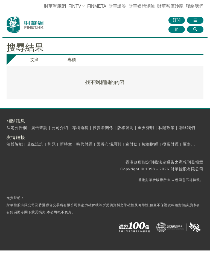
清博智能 (15, 144)
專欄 (72, 59)
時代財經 (84, 144)
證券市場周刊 (109, 144)
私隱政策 (166, 128)
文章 (34, 59)
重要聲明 (146, 128)
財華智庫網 (55, 6)
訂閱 (176, 20)
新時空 (66, 144)
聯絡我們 (194, 6)
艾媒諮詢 (35, 144)
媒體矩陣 (142, 6)
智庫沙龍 (170, 6)
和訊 (52, 144)
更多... (189, 144)
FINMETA (96, 6)
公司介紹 (60, 128)
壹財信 (132, 144)
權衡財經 (150, 144)
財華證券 (117, 6)
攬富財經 (170, 144)
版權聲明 (125, 128)
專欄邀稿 (80, 128)
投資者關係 (103, 128)
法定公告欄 (17, 128)
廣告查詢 (39, 128)
